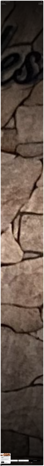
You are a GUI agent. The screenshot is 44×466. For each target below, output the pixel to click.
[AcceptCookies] (1, 465)
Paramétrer (6, 462)
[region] (5, 458)
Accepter (3, 462)
